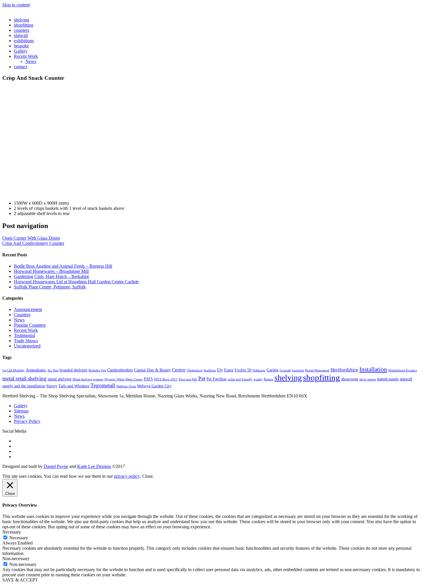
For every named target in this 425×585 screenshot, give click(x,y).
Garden (272, 370)
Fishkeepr (258, 370)
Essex (228, 370)
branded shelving (73, 370)
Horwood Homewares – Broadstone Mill (51, 271)
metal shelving (59, 379)
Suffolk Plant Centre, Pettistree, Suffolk (50, 286)
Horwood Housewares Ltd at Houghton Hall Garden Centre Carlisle (76, 281)
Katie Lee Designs (94, 466)
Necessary (18, 537)
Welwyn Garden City (154, 386)
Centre (179, 370)
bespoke (21, 45)
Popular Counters (30, 325)
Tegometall (102, 385)
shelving (21, 19)
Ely (220, 370)
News (30, 61)
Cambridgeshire (120, 370)
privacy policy (127, 476)
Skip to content (16, 4)
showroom (349, 379)
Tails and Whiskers (73, 386)
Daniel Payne (56, 466)
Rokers (268, 379)
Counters (22, 314)
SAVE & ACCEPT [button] (20, 579)
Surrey (51, 386)
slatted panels (388, 379)
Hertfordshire (344, 370)
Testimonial (24, 335)
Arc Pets (52, 370)
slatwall (21, 35)
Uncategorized (27, 345)
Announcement (28, 309)
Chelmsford (194, 370)
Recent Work (26, 56)
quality (258, 379)
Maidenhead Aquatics (402, 370)
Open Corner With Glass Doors (31, 238)
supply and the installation (23, 386)
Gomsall (285, 370)
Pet (201, 378)
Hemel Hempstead (317, 370)
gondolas (298, 370)
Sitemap (21, 410)
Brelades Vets (97, 370)
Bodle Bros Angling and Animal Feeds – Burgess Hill (63, 266)
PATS (148, 379)
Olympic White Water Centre (123, 379)
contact (20, 66)
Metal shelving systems (88, 379)
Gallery (20, 51)
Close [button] (147, 476)
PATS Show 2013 (166, 379)
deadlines (210, 370)
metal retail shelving (24, 378)
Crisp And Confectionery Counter (33, 243)
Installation (373, 369)
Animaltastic (36, 370)
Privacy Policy (27, 421)
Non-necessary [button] (15, 558)
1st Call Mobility (13, 370)
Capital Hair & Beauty (152, 370)
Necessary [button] (11, 532)
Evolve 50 (242, 370)
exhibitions (24, 40)
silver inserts (367, 379)
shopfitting (23, 25)
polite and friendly (240, 379)
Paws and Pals (188, 379)
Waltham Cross (126, 386)
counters (21, 30)
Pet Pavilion (216, 379)
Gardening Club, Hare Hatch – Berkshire (51, 276)
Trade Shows (26, 340)
